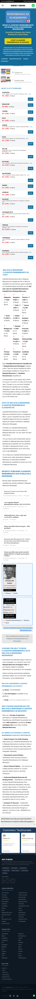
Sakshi (20, 908)
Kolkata (20, 949)
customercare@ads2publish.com (19, 700)
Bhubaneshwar (22, 936)
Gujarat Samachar (6, 914)
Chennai (20, 938)
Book (30, 99)
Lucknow (4, 951)
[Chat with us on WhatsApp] (33, 5)
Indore (20, 944)
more (30, 94)
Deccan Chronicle (23, 895)
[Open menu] (2, 5)
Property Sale (23, 868)
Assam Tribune (5, 899)
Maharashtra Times (6, 919)
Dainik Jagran (5, 901)
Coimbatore (5, 940)
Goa (3, 942)
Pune (3, 955)
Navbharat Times (23, 919)
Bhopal (3, 936)
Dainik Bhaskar (22, 899)
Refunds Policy (5, 977)
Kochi (3, 949)
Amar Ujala (21, 903)
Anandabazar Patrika (24, 906)
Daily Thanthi (22, 914)
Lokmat (20, 910)
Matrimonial (6, 868)
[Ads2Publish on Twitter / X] (13, 995)
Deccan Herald (22, 897)
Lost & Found (25, 870)
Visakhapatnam (22, 958)
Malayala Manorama (7, 912)
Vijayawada (4, 958)
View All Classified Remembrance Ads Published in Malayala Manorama (18, 629)
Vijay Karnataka (5, 923)
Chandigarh (5, 938)
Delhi (19, 940)
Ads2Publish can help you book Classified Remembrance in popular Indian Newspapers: (17, 820)
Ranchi (20, 955)
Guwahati (20, 942)
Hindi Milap (4, 906)
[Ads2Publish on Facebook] (10, 995)
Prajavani (4, 921)
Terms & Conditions (7, 979)
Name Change (15, 870)
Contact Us (5, 972)
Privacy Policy (5, 974)
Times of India (5, 892)
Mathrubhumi (22, 912)
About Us (4, 968)
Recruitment (14, 868)
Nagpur (4, 953)
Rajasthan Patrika (23, 901)
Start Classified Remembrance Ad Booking (18, 41)
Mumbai (20, 951)
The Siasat (21, 917)
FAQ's (3, 970)
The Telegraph (22, 921)
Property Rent (6, 870)
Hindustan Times (23, 892)
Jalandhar (4, 947)
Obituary (5, 873)
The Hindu (4, 895)
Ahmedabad (5, 933)
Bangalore (20, 933)
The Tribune (5, 897)
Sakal (3, 910)
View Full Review (6, 851)
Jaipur (19, 947)
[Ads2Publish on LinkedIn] (17, 995)
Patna (19, 953)
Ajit (2, 917)
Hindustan (4, 903)
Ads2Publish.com (9, 987)
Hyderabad (4, 944)
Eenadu (3, 908)
